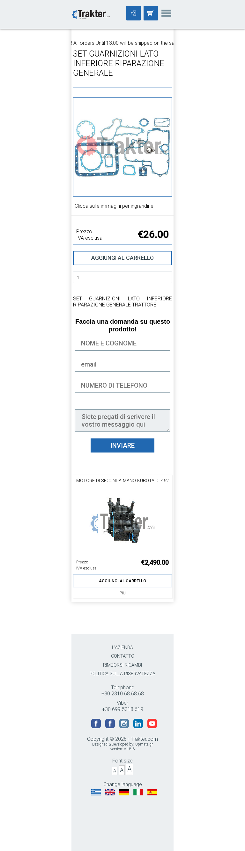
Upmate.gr (144, 744)
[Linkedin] (138, 726)
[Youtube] (152, 726)
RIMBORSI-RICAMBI (122, 665)
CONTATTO (122, 656)
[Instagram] (124, 726)
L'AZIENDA (122, 647)
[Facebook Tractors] (96, 726)
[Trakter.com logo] (90, 14)
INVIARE (122, 445)
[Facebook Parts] (110, 726)
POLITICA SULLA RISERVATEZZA (122, 674)
